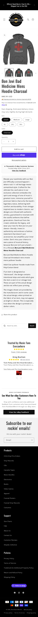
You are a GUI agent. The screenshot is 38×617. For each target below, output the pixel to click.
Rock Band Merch (16, 609)
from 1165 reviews (19, 352)
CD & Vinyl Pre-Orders (12, 456)
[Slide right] (36, 73)
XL (5, 124)
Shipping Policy (9, 577)
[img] (19, 349)
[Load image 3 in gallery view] (28, 72)
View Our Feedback (19, 170)
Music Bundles (9, 475)
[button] (4, 19)
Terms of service (20, 613)
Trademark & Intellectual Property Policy (19, 568)
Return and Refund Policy (13, 573)
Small (6, 120)
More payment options (19, 160)
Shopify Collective (10, 545)
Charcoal (7, 133)
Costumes (7, 508)
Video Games (8, 489)
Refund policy (28, 609)
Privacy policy (8, 613)
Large (27, 120)
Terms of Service (10, 563)
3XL (20, 124)
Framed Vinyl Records (12, 503)
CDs (5, 465)
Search (32, 325)
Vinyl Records (9, 461)
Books (6, 484)
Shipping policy (31, 613)
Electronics (8, 479)
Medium (17, 120)
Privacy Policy (9, 558)
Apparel (7, 493)
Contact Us (8, 535)
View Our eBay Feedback (19, 412)
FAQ (5, 526)
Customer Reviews (10, 540)
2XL (12, 124)
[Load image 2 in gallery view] (19, 72)
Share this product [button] (10, 315)
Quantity (5, 137)
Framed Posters (9, 498)
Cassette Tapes (9, 470)
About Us (7, 531)
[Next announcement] (34, 5)
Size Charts (8, 521)
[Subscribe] (31, 440)
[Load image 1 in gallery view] (9, 72)
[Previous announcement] (4, 5)
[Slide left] (2, 73)
